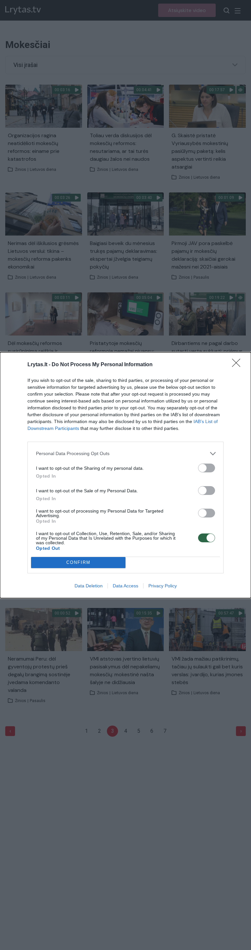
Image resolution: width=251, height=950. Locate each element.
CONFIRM (78, 562)
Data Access (125, 585)
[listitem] (125, 453)
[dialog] (125, 475)
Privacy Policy (162, 585)
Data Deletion (89, 585)
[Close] (238, 365)
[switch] (206, 468)
